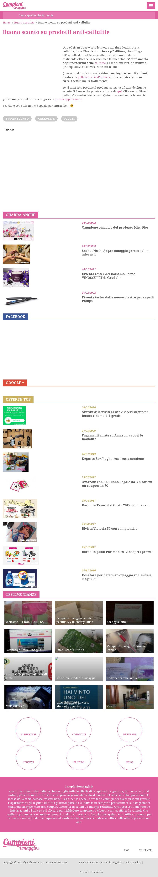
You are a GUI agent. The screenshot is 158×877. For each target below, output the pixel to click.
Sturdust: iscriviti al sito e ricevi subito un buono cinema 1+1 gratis (115, 414)
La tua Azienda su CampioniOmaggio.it (100, 862)
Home (7, 22)
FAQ (126, 850)
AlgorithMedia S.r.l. (33, 862)
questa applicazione (68, 99)
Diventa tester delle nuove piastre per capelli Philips (118, 299)
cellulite (100, 62)
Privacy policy (133, 862)
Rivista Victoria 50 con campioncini (109, 528)
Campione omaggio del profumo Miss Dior (115, 227)
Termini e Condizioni (91, 872)
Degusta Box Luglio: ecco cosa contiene (113, 459)
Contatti (145, 850)
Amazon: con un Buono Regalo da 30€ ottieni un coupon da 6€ (117, 484)
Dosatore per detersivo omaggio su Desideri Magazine (116, 577)
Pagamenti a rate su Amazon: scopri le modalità (112, 437)
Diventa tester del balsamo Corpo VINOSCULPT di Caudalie (108, 276)
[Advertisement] (32, 67)
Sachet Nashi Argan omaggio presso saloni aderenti (116, 252)
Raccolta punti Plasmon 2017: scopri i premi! (117, 552)
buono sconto (17, 118)
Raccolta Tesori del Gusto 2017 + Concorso (115, 505)
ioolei (69, 118)
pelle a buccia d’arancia (94, 77)
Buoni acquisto (24, 22)
